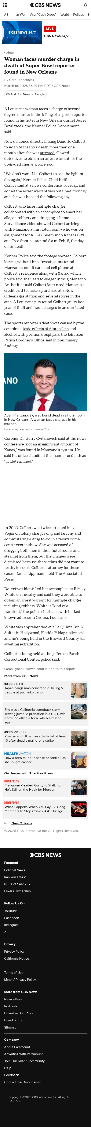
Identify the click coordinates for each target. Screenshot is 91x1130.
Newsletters (13, 999)
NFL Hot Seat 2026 (18, 884)
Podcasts (10, 1006)
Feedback (11, 1075)
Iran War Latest (15, 877)
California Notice (16, 958)
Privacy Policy (14, 951)
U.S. (6, 15)
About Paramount (17, 1047)
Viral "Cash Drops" (43, 15)
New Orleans (21, 823)
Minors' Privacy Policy (20, 979)
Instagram (11, 925)
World (65, 15)
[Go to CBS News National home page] (45, 5)
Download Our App (18, 1013)
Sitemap (10, 1027)
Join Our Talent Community (24, 1061)
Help (7, 1068)
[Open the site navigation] (16, 5)
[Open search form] (86, 5)
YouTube (10, 911)
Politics (78, 15)
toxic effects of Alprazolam (46, 328)
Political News (14, 870)
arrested (47, 153)
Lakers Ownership (17, 891)
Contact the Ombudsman (22, 1082)
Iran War (19, 15)
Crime (9, 53)
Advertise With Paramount (23, 1054)
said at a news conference (39, 185)
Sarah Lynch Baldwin (20, 669)
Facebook (11, 918)
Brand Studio (13, 1020)
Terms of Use (13, 972)
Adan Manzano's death (28, 147)
